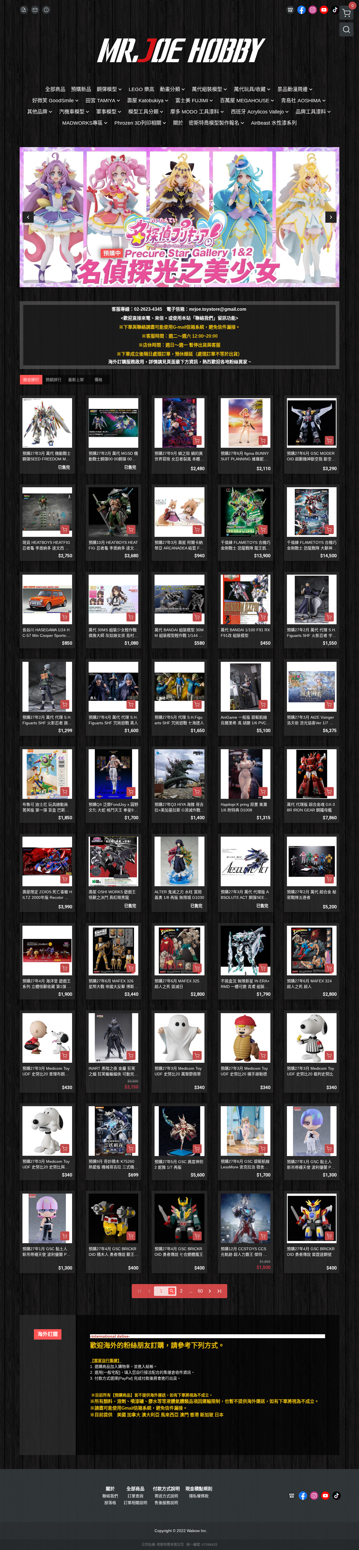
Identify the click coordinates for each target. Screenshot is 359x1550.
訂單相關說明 (135, 1503)
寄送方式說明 (166, 1496)
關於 (110, 1489)
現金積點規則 (198, 1489)
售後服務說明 (166, 1503)
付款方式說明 (166, 1489)
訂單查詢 (135, 1496)
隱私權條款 (199, 1496)
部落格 (110, 1503)
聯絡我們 (110, 1496)
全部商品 (135, 1489)
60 (200, 1291)
